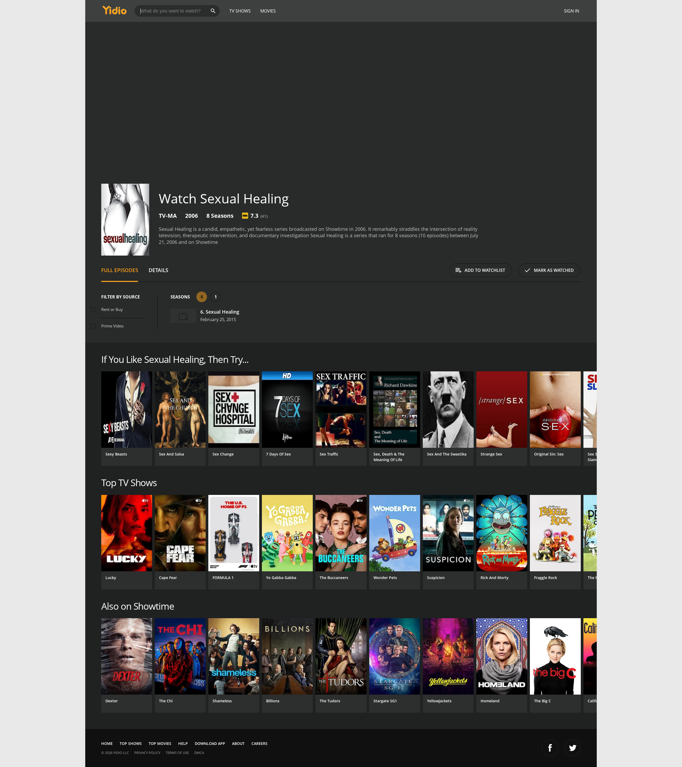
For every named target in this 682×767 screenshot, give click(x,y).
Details (158, 270)
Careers (259, 743)
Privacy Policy (147, 752)
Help (183, 743)
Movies (268, 11)
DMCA (199, 752)
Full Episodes (119, 270)
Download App (210, 743)
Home (107, 743)
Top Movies (160, 743)
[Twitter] (572, 748)
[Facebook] (550, 748)
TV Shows (240, 11)
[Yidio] (114, 12)
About (238, 743)
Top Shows (131, 743)
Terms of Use (177, 752)
